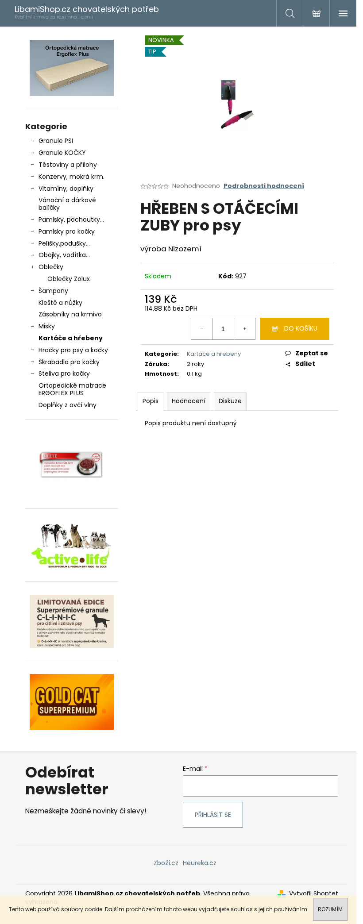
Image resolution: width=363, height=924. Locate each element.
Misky (47, 326)
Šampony (53, 290)
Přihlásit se (213, 814)
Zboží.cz (166, 863)
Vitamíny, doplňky (66, 188)
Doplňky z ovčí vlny (68, 404)
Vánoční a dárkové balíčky (67, 204)
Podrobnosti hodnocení (264, 186)
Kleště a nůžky (60, 302)
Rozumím (330, 909)
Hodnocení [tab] (188, 401)
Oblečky (51, 266)
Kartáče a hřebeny (71, 338)
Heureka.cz (199, 863)
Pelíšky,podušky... (64, 243)
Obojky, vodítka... (64, 254)
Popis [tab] (150, 401)
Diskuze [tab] (230, 401)
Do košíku (300, 328)
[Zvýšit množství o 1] (244, 328)
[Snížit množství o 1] (201, 328)
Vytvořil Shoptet (313, 893)
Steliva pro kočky (64, 373)
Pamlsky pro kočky (67, 231)
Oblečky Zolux (68, 278)
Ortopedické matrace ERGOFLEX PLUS (72, 389)
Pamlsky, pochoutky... (71, 219)
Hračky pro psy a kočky (73, 350)
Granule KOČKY (62, 152)
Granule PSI (56, 140)
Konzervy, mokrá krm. (71, 176)
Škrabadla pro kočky (69, 362)
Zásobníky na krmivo (70, 314)
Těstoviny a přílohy (68, 164)
